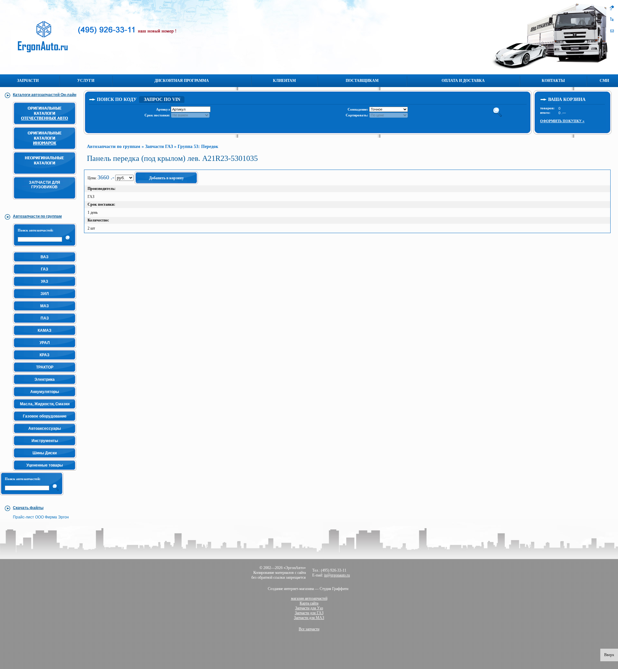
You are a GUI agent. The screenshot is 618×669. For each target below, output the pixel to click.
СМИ (604, 80)
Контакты (553, 80)
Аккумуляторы (44, 391)
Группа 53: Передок (198, 146)
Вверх (609, 655)
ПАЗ (45, 318)
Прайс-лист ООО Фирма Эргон (41, 517)
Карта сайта (309, 603)
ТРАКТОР (44, 367)
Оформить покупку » (562, 121)
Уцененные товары (44, 465)
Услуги (85, 80)
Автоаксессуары (44, 428)
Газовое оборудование (45, 416)
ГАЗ (44, 269)
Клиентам (284, 80)
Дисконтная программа (181, 80)
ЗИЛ (45, 293)
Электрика (44, 379)
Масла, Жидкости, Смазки (45, 404)
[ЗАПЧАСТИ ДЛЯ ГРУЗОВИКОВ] (46, 202)
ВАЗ (45, 257)
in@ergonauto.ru (337, 575)
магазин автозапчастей (309, 598)
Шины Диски (45, 453)
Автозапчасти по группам (113, 146)
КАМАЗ (45, 330)
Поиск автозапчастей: (35, 230)
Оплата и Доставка (463, 80)
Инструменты (45, 440)
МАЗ (44, 306)
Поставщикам (362, 80)
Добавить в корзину (166, 178)
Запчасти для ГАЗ (309, 613)
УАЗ (44, 281)
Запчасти (28, 80)
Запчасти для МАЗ (309, 617)
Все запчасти (309, 629)
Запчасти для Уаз (309, 608)
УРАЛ (45, 342)
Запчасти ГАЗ (159, 146)
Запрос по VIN (162, 99)
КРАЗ (45, 355)
